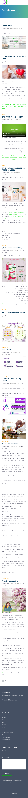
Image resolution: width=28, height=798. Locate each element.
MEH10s (15, 793)
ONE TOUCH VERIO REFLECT (12, 117)
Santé (8, 310)
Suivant (10, 680)
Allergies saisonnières (10, 581)
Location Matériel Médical (7, 732)
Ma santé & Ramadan (10, 444)
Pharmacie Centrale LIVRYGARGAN (16, 214)
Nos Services (5, 719)
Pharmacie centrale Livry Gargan (16, 212)
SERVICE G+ (5, 347)
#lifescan (22, 157)
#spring (4, 672)
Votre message (5, 757)
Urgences (4, 724)
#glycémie (15, 155)
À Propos (4, 717)
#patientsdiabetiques (15, 157)
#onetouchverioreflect (7, 155)
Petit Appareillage (6, 737)
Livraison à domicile (6, 739)
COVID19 (4, 376)
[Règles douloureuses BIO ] (12, 248)
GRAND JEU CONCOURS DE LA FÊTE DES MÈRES (13, 169)
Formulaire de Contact (7, 742)
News (3, 54)
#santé (4, 108)
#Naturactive (5, 304)
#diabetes (7, 157)
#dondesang (16, 106)
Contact (3, 727)
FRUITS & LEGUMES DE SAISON (14, 312)
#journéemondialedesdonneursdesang (11, 104)
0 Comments (8, 30)
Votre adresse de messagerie (8, 750)
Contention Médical (6, 734)
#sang (21, 106)
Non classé (4, 23)
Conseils (4, 245)
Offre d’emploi (7, 26)
